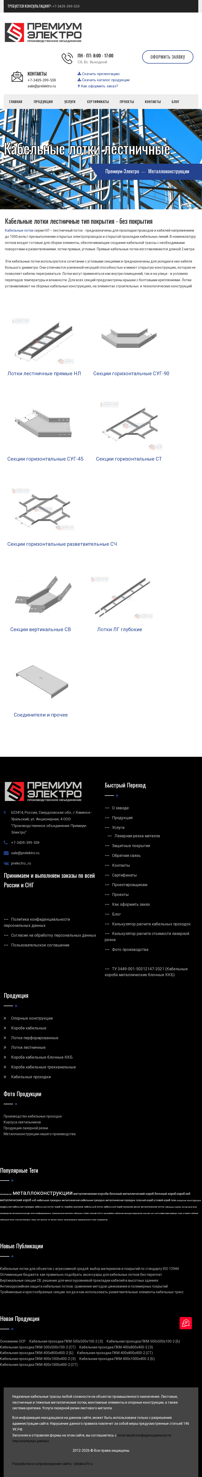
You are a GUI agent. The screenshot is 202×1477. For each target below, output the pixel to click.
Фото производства (130, 949)
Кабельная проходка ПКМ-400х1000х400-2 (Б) (117, 1359)
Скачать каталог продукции (105, 80)
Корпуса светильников (22, 1122)
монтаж (44, 1220)
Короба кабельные (28, 1028)
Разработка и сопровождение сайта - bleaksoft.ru (52, 1464)
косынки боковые (23, 1220)
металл (54, 1220)
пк (49, 1220)
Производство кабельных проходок (33, 1116)
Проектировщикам (129, 884)
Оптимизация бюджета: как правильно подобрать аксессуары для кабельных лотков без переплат (81, 1275)
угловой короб (162, 1200)
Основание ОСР (13, 1341)
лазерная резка (131, 1207)
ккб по (100, 1213)
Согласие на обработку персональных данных (53, 935)
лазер (33, 1220)
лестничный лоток (189, 1207)
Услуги (118, 827)
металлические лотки (152, 1207)
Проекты (120, 894)
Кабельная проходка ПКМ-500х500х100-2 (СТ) (38, 1347)
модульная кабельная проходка (17, 1207)
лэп (38, 1220)
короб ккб (183, 1194)
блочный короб (165, 1194)
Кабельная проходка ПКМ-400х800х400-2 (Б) (36, 1353)
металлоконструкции (43, 1192)
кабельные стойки (81, 1213)
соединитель (102, 1220)
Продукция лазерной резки (26, 1128)
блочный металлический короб (131, 1194)
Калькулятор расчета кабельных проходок (151, 924)
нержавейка (108, 1213)
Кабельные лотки (19, 230)
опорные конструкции (189, 1200)
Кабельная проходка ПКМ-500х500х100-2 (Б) (143, 1341)
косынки (146, 1213)
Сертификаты (124, 875)
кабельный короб (113, 1207)
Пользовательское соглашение (40, 945)
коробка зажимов (73, 1207)
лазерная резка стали (87, 1220)
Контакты (121, 865)
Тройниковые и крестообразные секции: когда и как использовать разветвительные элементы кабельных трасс (92, 1292)
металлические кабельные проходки (83, 1200)
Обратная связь (126, 855)
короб (57, 1207)
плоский (93, 1213)
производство (6, 1194)
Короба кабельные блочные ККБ (42, 1057)
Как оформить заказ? (99, 86)
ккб (34, 1200)
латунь (60, 1220)
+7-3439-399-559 (66, 6)
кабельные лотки (44, 1207)
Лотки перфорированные (34, 1038)
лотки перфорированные (41, 1213)
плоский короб (144, 1200)
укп (152, 1213)
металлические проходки (120, 1200)
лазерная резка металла (62, 1213)
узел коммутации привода (166, 1213)
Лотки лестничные (28, 1047)
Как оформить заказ (131, 904)
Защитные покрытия (131, 845)
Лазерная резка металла (137, 836)
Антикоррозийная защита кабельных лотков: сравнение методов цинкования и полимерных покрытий (84, 1286)
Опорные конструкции (32, 1018)
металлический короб (15, 1200)
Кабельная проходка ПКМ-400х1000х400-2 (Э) (38, 1359)
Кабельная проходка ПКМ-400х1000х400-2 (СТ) (39, 1365)
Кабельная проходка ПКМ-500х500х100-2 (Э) (66, 1341)
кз (62, 1207)
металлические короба (91, 1194)
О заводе (120, 808)
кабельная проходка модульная (128, 1213)
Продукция (122, 817)
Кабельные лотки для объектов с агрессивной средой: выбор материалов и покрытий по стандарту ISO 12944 (89, 1269)
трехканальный (70, 1220)
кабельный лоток (93, 1207)
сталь (180, 1213)
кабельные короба (173, 1207)
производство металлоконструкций (15, 1213)
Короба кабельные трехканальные (43, 1067)
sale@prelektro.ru (42, 86)
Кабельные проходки (31, 1077)
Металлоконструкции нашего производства (40, 1134)
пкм (173, 1200)
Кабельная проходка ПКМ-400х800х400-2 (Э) (116, 1347)
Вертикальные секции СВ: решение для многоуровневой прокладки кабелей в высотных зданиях (79, 1280)
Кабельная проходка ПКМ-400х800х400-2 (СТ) (115, 1353)
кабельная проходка (49, 1200)
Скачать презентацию (100, 74)
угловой (186, 1213)
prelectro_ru (21, 863)
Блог (116, 914)
